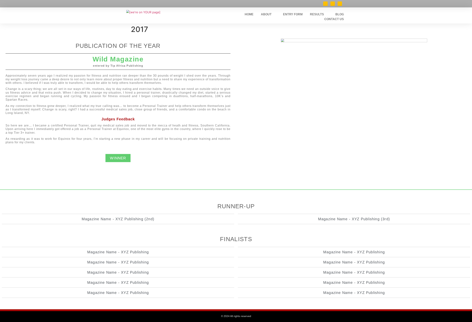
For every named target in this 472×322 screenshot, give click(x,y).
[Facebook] (325, 3)
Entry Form (293, 14)
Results (317, 14)
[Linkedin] (332, 3)
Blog (339, 14)
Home (249, 14)
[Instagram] (340, 3)
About (266, 14)
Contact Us (334, 19)
